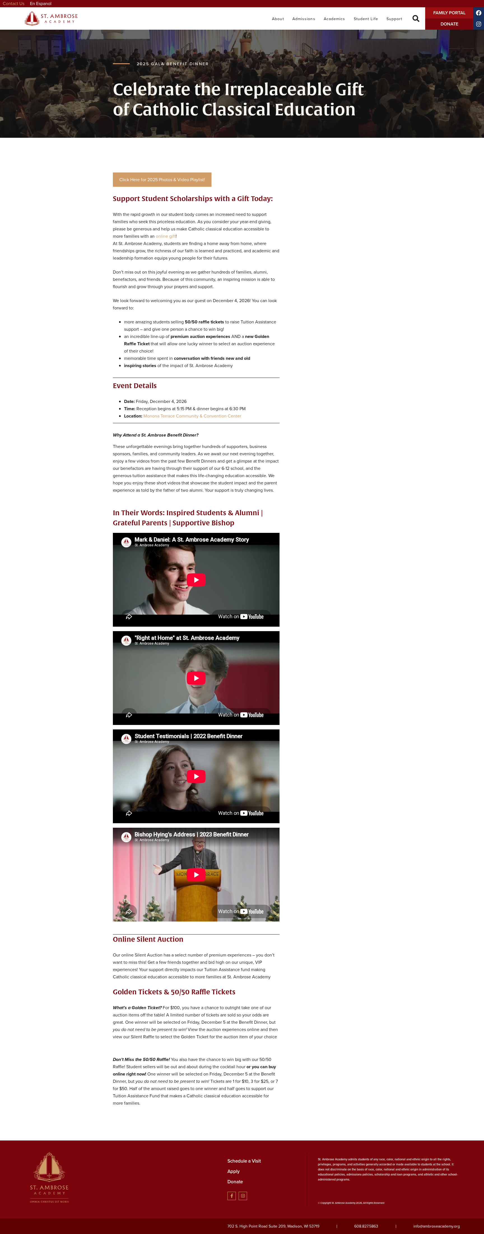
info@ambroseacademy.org (436, 1226)
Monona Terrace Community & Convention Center (192, 416)
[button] (415, 18)
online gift (166, 236)
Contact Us (13, 3)
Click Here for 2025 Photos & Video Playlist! (162, 179)
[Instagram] (243, 1196)
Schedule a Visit (244, 1161)
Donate (235, 1181)
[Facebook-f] (231, 1196)
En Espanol (41, 3)
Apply (233, 1171)
